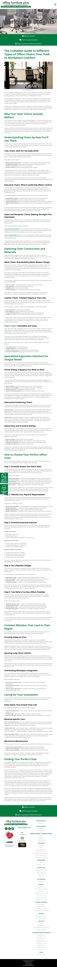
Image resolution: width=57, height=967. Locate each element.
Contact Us (41, 921)
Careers (41, 862)
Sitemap (41, 913)
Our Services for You (41, 897)
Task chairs (7, 153)
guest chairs (36, 220)
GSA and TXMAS (41, 840)
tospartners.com (41, 935)
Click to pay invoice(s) (29, 40)
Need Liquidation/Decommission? (29, 44)
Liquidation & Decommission (41, 893)
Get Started (41, 843)
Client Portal (41, 876)
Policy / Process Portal (41, 872)
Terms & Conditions (28, 964)
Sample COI (41, 845)
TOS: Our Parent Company (41, 857)
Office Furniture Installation (41, 889)
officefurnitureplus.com (41, 941)
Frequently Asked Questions (41, 853)
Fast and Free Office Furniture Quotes (41, 850)
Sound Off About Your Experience (41, 927)
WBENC (41, 836)
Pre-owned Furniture (41, 906)
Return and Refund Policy (28, 965)
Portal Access (41, 867)
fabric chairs (18, 336)
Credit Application (41, 828)
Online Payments (41, 821)
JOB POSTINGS (41, 860)
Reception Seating (13, 229)
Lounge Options (12, 235)
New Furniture (41, 904)
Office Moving (41, 891)
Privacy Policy (28, 963)
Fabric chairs (7, 342)
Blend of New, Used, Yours (41, 908)
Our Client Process (41, 895)
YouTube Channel (41, 954)
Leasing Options (41, 830)
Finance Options (41, 826)
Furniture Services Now (41, 899)
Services (41, 884)
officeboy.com (41, 945)
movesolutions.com (41, 937)
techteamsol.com (41, 939)
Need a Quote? (29, 36)
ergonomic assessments (30, 784)
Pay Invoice (41, 823)
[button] (54, 4)
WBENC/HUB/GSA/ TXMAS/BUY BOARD (41, 833)
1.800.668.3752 (24, 827)
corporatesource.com (41, 943)
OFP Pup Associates (41, 864)
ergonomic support (39, 188)
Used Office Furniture (41, 916)
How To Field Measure (41, 855)
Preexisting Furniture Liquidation (41, 910)
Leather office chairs (9, 300)
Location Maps (41, 925)
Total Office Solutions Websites (41, 932)
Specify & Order (41, 887)
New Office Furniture (41, 918)
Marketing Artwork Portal (41, 870)
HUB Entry (41, 838)
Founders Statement (41, 929)
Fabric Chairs (10, 326)
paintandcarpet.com (41, 947)
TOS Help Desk (41, 879)
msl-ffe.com (41, 949)
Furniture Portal (41, 874)
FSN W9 (41, 847)
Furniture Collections (41, 902)
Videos (41, 952)
